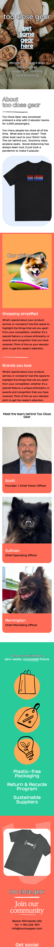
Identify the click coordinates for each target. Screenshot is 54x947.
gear (26, 40)
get (27, 28)
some (27, 34)
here (27, 45)
